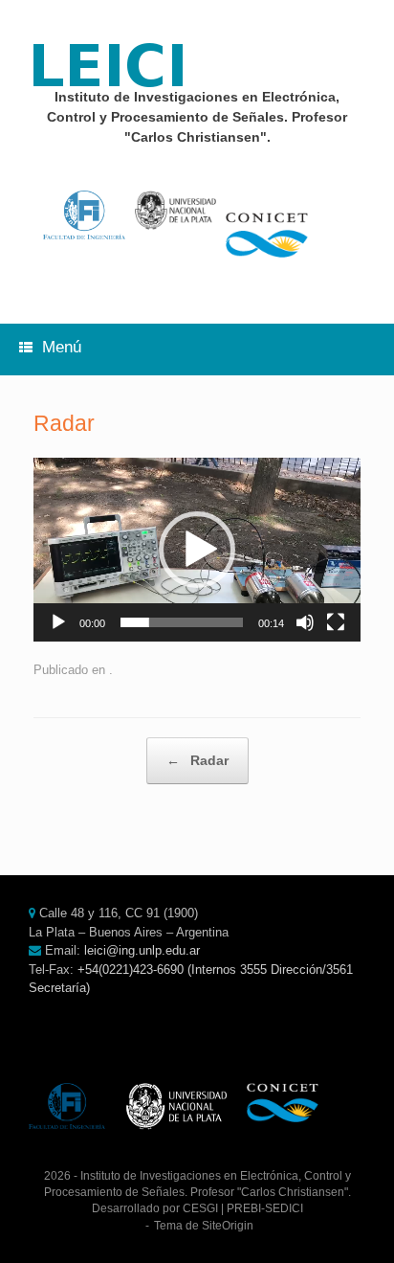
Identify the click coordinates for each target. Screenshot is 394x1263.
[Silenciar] (305, 622)
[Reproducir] (58, 622)
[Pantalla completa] (335, 622)
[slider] (181, 622)
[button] (197, 549)
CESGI (200, 1208)
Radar (197, 760)
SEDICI (284, 1208)
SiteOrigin (227, 1225)
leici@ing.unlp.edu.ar (142, 950)
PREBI (244, 1208)
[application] (197, 550)
